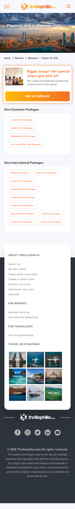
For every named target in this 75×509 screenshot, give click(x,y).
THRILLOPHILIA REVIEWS (23, 274)
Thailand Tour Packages (22, 205)
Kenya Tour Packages (51, 222)
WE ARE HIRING (17, 269)
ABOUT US (14, 264)
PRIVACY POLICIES (19, 284)
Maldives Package (19, 173)
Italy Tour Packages (51, 214)
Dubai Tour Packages (46, 173)
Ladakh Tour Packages (21, 120)
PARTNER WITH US (19, 312)
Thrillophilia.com (29, 449)
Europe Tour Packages (21, 181)
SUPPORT (14, 294)
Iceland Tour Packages (21, 222)
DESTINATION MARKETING (23, 317)
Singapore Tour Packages (23, 197)
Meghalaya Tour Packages (23, 136)
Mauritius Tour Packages (22, 214)
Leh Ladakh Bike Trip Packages (26, 144)
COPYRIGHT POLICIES (21, 289)
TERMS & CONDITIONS (21, 279)
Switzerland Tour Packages (23, 189)
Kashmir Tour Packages (22, 128)
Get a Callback (37, 96)
